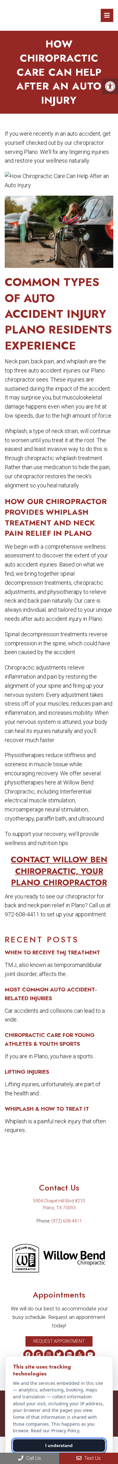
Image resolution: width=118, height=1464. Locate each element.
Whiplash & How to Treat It (47, 1109)
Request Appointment (59, 1341)
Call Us (33, 1458)
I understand (59, 1445)
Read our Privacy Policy (55, 1431)
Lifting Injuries (27, 1072)
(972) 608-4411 (66, 1220)
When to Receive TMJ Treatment (52, 952)
